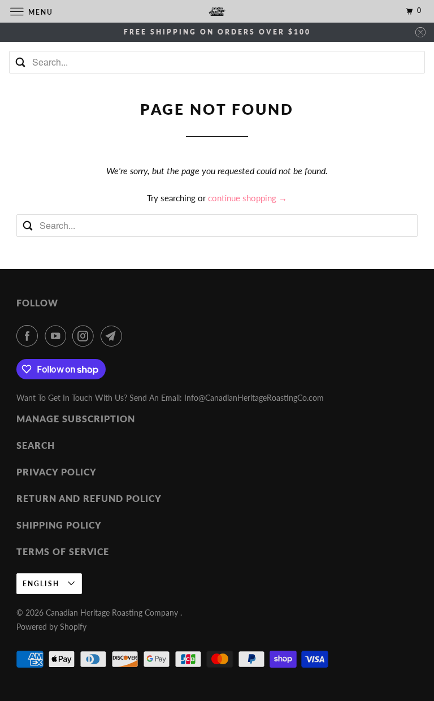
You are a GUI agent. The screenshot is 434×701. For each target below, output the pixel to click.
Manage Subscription (75, 418)
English (42, 583)
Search (35, 445)
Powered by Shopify (51, 626)
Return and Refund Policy (89, 498)
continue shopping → (247, 198)
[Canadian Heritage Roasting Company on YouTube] (58, 336)
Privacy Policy (56, 471)
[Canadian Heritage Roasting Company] (217, 11)
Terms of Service (62, 551)
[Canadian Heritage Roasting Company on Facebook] (29, 336)
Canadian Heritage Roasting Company (113, 612)
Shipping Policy (59, 525)
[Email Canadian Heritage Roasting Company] (114, 336)
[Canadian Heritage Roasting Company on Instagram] (85, 336)
